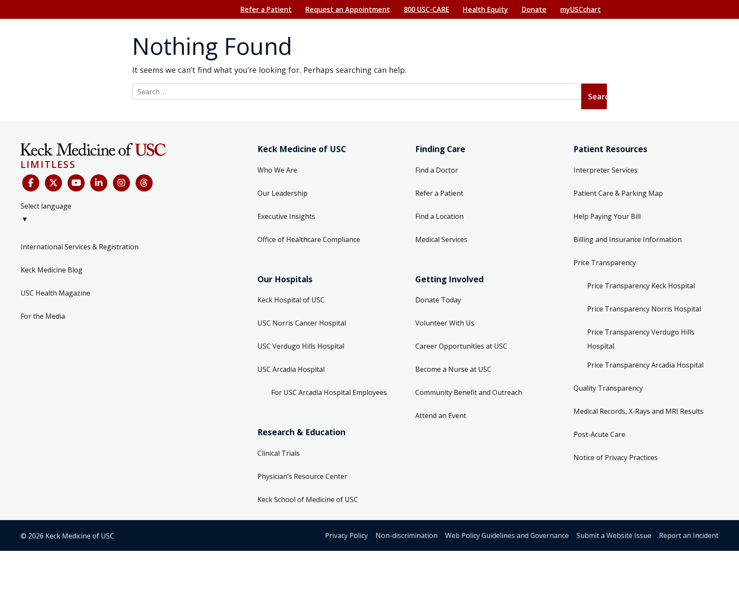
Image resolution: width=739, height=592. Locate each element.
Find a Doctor (436, 170)
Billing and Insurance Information (627, 239)
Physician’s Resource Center (302, 476)
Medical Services (441, 239)
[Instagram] (121, 183)
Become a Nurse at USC (453, 369)
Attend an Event (440, 415)
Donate (534, 9)
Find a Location (439, 216)
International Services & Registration (80, 246)
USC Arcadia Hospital (291, 369)
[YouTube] (76, 183)
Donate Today (438, 300)
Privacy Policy (346, 535)
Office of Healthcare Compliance (308, 239)
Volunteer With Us (444, 323)
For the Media (43, 316)
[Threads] (144, 183)
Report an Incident (688, 535)
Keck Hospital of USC (291, 300)
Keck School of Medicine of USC (307, 499)
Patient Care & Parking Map (618, 193)
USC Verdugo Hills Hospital (300, 346)
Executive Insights (286, 216)
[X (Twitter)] (53, 183)
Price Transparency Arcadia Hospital (645, 365)
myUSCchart (580, 9)
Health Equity (485, 9)
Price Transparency (604, 262)
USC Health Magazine (55, 293)
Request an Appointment (347, 9)
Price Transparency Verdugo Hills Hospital (641, 339)
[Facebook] (31, 183)
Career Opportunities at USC (461, 346)
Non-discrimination (406, 535)
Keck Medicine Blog (52, 270)
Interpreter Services (605, 170)
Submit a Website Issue (613, 535)
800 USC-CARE (426, 9)
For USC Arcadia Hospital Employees (329, 392)
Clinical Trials (278, 453)
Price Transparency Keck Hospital (641, 285)
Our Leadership (282, 193)
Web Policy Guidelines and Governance (507, 535)
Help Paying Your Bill (607, 216)
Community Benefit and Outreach (468, 392)
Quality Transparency (608, 388)
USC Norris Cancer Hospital (301, 323)
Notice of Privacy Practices (615, 457)
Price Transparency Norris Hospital (644, 309)
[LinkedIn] (99, 183)
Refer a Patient (266, 9)
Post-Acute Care (599, 434)
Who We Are (277, 170)
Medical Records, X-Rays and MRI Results (638, 411)
